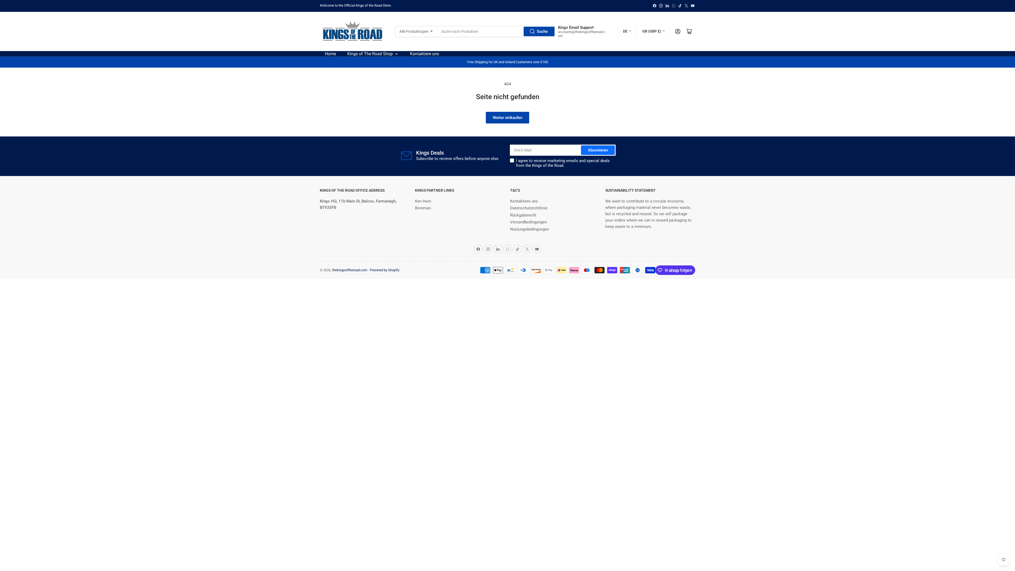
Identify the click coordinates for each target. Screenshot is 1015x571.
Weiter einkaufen (507, 117)
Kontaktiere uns (524, 201)
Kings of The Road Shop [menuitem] (370, 53)
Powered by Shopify (384, 270)
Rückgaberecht (523, 215)
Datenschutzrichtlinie (528, 208)
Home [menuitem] (330, 53)
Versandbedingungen (528, 222)
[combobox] (496, 31)
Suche (542, 31)
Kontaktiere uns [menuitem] (424, 53)
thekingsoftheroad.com (349, 270)
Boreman (423, 208)
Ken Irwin (423, 201)
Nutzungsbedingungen (529, 229)
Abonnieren (598, 150)
